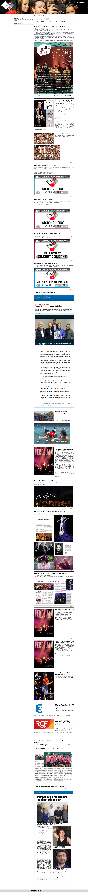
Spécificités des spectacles (19, 18)
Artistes (63, 3)
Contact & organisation (18, 23)
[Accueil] (50, 2)
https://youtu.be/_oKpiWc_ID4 (65, 715)
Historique (16, 15)
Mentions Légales (18, 890)
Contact (74, 3)
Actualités (16, 17)
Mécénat (15, 20)
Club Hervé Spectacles (68, 710)
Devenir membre (17, 21)
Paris (56, 21)
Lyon (59, 19)
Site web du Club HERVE (25, 890)
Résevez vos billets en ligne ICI (40, 129)
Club (69, 3)
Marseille (66, 19)
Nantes (42, 21)
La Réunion (62, 21)
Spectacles (56, 3)
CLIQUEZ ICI (71, 40)
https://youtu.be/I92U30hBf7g (39, 484)
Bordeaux (50, 21)
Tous (47, 19)
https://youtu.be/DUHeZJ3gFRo (63, 462)
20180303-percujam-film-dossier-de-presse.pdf (64, 619)
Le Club (53, 19)
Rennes (36, 21)
